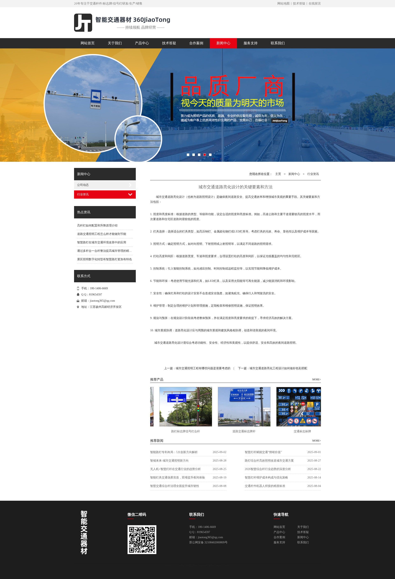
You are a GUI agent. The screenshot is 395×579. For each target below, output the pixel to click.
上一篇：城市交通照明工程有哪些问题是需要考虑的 (197, 368)
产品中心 (279, 532)
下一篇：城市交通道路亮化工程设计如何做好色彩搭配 (272, 368)
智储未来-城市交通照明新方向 (169, 460)
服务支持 (279, 542)
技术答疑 (299, 3)
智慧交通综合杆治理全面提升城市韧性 (174, 486)
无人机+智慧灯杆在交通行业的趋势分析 (175, 469)
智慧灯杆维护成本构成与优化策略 (266, 477)
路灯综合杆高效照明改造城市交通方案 (269, 460)
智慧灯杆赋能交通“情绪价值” (263, 452)
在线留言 (315, 3)
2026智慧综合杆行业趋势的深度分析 (268, 469)
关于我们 (303, 527)
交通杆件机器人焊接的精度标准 (265, 486)
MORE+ (316, 379)
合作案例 (279, 537)
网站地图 (283, 3)
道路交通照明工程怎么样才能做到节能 (101, 234)
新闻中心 (294, 174)
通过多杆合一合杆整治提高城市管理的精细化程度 (109, 250)
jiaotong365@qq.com (102, 300)
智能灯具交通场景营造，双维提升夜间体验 (177, 477)
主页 (278, 174)
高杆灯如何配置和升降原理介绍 (97, 225)
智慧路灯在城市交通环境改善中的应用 (101, 242)
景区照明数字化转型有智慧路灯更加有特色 (104, 259)
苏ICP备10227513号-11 (224, 566)
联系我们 (303, 542)
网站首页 (88, 43)
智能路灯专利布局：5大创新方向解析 (174, 452)
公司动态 (83, 184)
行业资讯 (83, 194)
